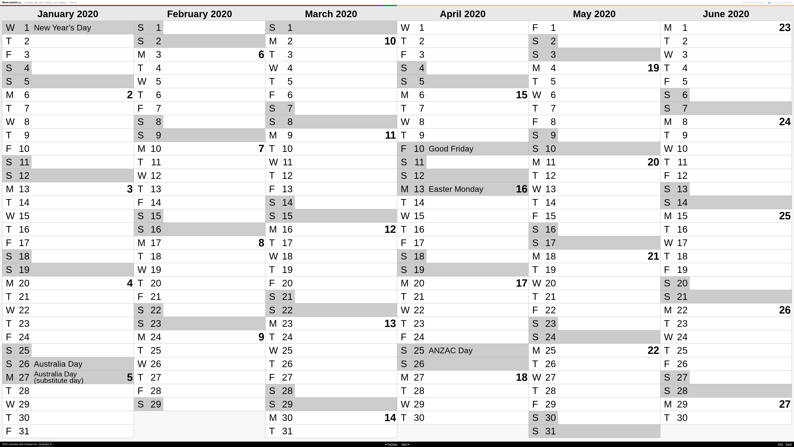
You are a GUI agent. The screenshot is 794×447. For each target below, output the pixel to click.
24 (785, 121)
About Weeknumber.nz (754, 2)
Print (780, 444)
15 (521, 95)
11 (390, 135)
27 (785, 404)
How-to (73, 2)
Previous (392, 444)
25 (785, 216)
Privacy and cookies (781, 2)
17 (521, 283)
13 (390, 323)
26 (785, 310)
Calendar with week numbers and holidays (45, 2)
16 (521, 189)
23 (785, 27)
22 (653, 350)
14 (390, 417)
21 (653, 256)
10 (390, 41)
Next (404, 444)
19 (653, 68)
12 (390, 229)
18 (521, 377)
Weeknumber (11, 2)
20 (653, 162)
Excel (789, 444)
